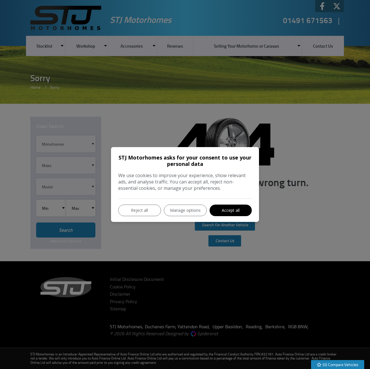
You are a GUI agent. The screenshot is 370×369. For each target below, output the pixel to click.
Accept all (231, 210)
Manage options (185, 210)
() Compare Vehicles (340, 364)
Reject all (139, 210)
